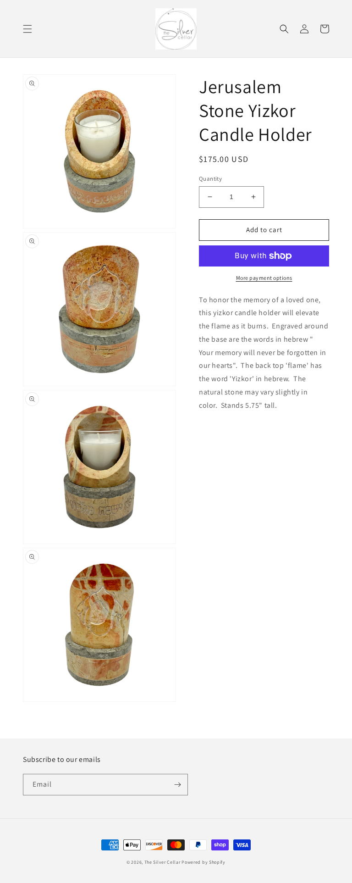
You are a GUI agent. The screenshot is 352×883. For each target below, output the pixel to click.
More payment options (264, 277)
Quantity (210, 179)
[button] (27, 29)
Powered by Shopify (204, 862)
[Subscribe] (177, 784)
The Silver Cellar (162, 862)
